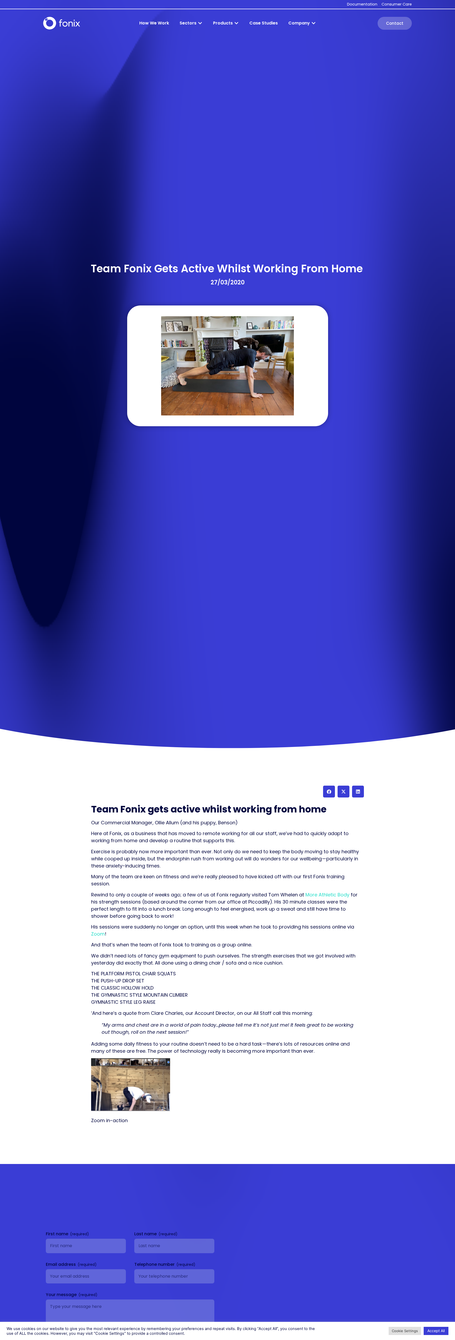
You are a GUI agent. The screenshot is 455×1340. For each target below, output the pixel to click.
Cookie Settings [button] (405, 1331)
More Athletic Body (327, 894)
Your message (62, 1295)
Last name (146, 1234)
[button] (191, 23)
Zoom (98, 934)
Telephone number (155, 1264)
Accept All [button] (436, 1330)
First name (57, 1234)
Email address (61, 1264)
